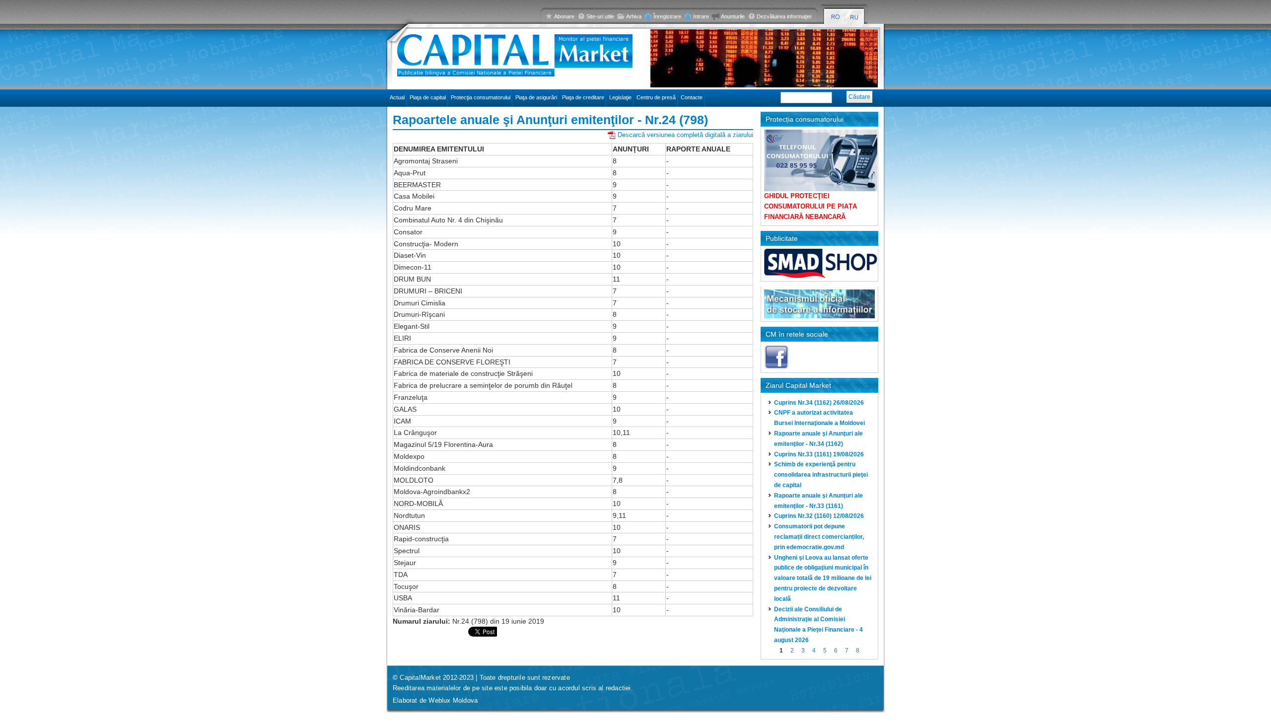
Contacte (692, 97)
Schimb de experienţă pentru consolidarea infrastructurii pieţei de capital (821, 475)
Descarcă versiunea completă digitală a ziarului (685, 135)
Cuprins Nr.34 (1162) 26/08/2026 (819, 402)
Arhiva (633, 16)
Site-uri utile (600, 16)
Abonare (564, 16)
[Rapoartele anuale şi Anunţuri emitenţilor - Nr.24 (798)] (835, 17)
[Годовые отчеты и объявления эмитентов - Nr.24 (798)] (854, 17)
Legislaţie (620, 97)
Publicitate (782, 238)
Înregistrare (667, 16)
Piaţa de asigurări (536, 97)
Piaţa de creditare (583, 97)
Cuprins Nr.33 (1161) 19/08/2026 (819, 454)
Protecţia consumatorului (480, 97)
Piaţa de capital (428, 97)
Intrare (701, 16)
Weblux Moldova (453, 700)
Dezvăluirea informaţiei (784, 16)
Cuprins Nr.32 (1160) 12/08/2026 (819, 515)
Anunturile (733, 16)
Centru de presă (656, 97)
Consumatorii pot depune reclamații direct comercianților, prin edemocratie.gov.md (819, 537)
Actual (397, 97)
